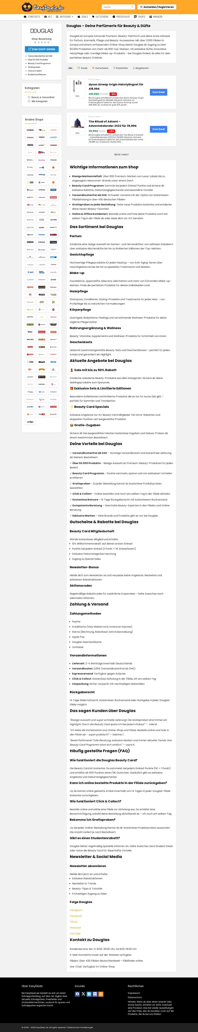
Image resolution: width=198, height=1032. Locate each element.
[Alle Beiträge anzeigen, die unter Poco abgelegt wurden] (30, 354)
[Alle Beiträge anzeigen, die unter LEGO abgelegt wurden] (42, 302)
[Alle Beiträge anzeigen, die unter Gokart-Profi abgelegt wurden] (42, 257)
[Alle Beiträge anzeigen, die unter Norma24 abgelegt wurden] (53, 332)
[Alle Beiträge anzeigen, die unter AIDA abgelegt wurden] (42, 130)
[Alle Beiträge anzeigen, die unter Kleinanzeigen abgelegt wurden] (30, 302)
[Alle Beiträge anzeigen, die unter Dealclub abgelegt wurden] (30, 197)
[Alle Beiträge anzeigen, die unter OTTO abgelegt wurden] (30, 347)
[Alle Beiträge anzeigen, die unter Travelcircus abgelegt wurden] (30, 399)
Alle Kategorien (40, 101)
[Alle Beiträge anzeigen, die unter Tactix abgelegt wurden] (30, 384)
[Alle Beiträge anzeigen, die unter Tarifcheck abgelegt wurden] (42, 384)
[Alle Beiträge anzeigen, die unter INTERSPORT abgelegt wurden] (42, 280)
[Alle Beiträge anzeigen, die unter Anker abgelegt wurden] (53, 137)
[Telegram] (89, 994)
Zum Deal (158, 92)
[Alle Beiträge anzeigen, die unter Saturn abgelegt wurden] (30, 362)
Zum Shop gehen (43, 49)
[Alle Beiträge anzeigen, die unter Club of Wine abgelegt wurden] (53, 175)
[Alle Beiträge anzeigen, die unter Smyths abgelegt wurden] (42, 369)
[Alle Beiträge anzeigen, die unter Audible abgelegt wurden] (42, 145)
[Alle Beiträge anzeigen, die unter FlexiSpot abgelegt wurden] (42, 235)
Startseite (33, 16)
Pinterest (75, 927)
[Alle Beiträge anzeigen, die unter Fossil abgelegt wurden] (42, 242)
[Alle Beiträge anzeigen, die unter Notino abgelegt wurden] (30, 339)
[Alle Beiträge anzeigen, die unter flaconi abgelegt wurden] (30, 235)
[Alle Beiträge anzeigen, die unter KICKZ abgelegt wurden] (42, 295)
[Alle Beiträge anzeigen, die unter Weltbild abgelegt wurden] (53, 407)
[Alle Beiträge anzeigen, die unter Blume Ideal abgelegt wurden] (42, 160)
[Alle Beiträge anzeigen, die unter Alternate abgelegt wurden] (30, 137)
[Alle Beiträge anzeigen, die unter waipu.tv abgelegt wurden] (30, 407)
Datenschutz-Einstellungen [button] (80, 1027)
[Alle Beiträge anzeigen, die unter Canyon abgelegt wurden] (30, 175)
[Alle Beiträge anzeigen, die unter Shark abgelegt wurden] (42, 362)
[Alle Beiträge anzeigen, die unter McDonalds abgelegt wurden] (42, 317)
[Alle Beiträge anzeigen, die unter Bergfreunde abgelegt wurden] (42, 152)
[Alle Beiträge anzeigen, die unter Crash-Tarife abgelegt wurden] (42, 190)
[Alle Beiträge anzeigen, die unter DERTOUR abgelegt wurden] (30, 205)
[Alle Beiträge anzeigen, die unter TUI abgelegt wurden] (42, 399)
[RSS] (100, 994)
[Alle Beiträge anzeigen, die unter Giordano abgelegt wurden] (53, 250)
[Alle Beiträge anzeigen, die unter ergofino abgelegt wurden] (30, 227)
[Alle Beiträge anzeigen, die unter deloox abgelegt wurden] (53, 197)
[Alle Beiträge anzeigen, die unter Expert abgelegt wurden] (53, 227)
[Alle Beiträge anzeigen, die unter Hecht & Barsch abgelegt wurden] (30, 272)
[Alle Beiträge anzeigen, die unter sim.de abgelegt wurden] (30, 369)
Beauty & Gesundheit (43, 97)
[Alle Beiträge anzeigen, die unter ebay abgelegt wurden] (53, 212)
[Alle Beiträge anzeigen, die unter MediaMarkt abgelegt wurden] (53, 317)
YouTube (75, 933)
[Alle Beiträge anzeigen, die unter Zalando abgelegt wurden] (53, 414)
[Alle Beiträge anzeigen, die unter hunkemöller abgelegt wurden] (53, 272)
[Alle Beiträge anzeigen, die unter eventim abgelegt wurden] (42, 227)
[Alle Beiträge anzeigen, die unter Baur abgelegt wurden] (30, 152)
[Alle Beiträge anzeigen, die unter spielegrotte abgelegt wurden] (53, 369)
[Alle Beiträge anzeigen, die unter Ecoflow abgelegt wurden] (30, 220)
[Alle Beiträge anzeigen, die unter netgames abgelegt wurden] (53, 324)
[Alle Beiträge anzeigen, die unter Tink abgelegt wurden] (42, 392)
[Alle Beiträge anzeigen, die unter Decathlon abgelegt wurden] (42, 197)
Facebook (76, 916)
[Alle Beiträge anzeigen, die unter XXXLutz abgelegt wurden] (42, 414)
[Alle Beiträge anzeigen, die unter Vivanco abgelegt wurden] (53, 399)
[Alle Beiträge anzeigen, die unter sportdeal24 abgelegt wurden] (30, 377)
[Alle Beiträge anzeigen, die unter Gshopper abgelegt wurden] (30, 265)
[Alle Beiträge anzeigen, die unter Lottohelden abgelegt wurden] (30, 317)
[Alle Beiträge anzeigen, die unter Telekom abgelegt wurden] (53, 384)
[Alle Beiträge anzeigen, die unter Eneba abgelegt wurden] (53, 220)
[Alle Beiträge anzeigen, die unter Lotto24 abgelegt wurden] (53, 310)
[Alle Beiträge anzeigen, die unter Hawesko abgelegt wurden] (53, 265)
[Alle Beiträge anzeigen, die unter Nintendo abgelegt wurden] (42, 332)
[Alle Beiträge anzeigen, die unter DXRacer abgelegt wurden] (42, 212)
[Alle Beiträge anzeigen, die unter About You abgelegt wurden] (30, 130)
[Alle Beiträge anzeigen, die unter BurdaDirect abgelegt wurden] (42, 167)
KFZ (49, 16)
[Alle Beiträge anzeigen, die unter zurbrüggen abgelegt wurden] (30, 422)
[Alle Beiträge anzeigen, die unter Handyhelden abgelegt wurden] (42, 265)
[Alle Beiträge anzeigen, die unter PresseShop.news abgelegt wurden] (42, 354)
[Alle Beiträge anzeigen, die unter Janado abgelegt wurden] (53, 280)
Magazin (157, 16)
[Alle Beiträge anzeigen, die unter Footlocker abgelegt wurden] (30, 242)
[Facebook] (77, 994)
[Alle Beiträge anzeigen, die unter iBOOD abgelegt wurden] (30, 280)
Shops (141, 16)
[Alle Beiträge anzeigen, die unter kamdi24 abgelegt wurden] (42, 287)
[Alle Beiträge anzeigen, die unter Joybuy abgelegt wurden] (30, 287)
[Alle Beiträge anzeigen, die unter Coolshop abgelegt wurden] (30, 190)
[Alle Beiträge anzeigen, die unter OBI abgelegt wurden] (42, 339)
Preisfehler (123, 16)
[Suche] (132, 7)
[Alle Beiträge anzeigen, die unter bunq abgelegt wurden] (30, 167)
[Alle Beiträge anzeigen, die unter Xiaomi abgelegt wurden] (30, 414)
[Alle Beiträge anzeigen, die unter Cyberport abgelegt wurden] (53, 190)
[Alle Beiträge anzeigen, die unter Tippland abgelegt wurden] (53, 392)
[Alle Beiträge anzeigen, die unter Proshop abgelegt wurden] (53, 354)
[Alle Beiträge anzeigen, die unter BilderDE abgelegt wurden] (30, 160)
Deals (84, 16)
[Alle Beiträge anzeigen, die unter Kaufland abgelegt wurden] (53, 287)
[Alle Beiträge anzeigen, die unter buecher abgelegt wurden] (53, 160)
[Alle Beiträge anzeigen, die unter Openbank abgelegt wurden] (53, 339)
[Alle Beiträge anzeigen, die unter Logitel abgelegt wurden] (42, 310)
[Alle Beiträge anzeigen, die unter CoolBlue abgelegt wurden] (53, 182)
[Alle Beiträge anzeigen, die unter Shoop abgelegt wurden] (53, 362)
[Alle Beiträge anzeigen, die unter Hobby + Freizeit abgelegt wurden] (42, 272)
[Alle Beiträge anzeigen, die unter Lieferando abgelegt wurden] (30, 310)
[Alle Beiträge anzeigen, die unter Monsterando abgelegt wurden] (42, 324)
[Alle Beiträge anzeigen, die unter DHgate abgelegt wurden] (42, 205)
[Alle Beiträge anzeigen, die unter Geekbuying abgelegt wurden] (42, 250)
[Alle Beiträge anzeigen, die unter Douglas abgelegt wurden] (30, 212)
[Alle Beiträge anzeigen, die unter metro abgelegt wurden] (30, 324)
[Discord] (95, 994)
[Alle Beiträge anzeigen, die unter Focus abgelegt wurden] (53, 235)
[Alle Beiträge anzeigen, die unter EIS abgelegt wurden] (42, 220)
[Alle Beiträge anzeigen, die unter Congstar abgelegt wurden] (42, 182)
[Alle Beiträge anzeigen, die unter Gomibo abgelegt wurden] (53, 257)
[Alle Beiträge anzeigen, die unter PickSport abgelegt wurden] (42, 347)
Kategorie (65, 16)
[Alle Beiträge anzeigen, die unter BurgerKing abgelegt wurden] (53, 167)
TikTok (74, 922)
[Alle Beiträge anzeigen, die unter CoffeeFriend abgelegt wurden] (30, 182)
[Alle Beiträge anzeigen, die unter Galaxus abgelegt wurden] (30, 250)
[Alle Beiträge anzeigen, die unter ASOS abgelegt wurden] (30, 145)
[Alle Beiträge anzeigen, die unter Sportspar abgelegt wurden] (42, 377)
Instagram (76, 910)
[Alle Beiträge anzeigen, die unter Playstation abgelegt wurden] (53, 347)
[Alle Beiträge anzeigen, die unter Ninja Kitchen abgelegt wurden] (30, 332)
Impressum (134, 993)
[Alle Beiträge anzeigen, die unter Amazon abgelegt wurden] (42, 137)
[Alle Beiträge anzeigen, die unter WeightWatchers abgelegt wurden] (42, 407)
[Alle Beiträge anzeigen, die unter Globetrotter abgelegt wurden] (30, 257)
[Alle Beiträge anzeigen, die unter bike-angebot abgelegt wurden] (53, 152)
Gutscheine (101, 16)
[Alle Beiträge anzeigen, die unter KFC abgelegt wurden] (30, 295)
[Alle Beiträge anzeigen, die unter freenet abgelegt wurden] (53, 242)
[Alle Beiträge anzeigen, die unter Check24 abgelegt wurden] (42, 175)
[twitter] (83, 994)
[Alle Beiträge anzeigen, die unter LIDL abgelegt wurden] (53, 302)
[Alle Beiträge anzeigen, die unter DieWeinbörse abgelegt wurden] (53, 205)
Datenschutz (135, 997)
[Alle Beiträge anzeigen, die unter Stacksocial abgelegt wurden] (53, 377)
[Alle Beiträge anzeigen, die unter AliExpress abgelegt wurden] (53, 130)
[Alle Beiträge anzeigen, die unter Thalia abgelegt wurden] (30, 392)
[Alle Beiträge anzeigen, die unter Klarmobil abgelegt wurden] (53, 295)
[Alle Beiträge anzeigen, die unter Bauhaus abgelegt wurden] (53, 145)
